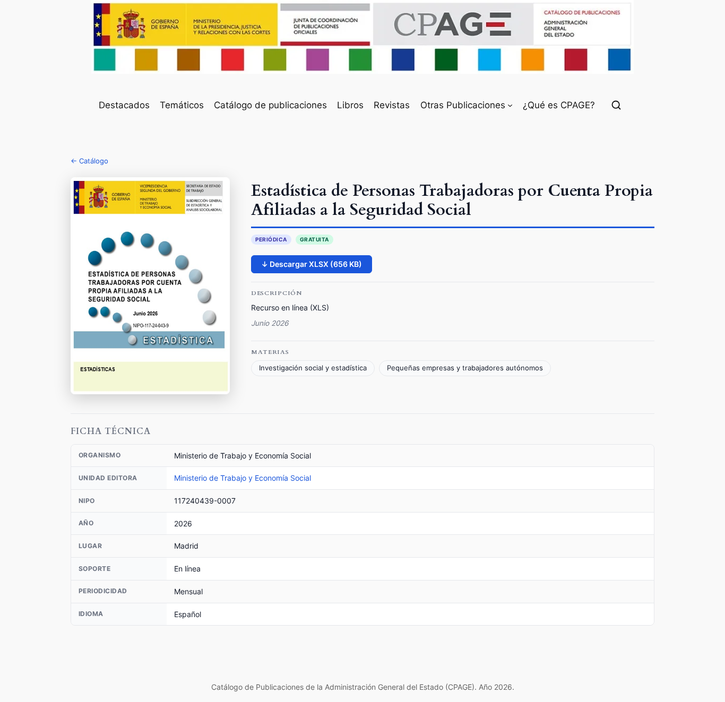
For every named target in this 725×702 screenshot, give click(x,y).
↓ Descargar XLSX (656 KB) (311, 263)
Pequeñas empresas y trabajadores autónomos (465, 368)
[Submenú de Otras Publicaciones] (510, 105)
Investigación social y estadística (313, 368)
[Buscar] (616, 105)
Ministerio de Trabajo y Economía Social (242, 477)
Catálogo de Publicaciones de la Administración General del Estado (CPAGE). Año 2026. (362, 686)
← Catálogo (89, 161)
